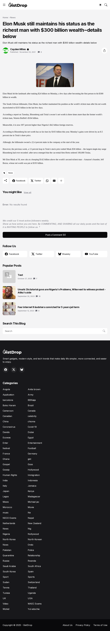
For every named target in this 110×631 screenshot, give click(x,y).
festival (6, 448)
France (6, 453)
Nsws (5, 544)
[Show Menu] (4, 5)
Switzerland (34, 582)
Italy (5, 485)
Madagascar (34, 496)
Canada (31, 410)
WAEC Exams (35, 603)
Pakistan (7, 550)
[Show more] (61, 181)
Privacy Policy (83, 625)
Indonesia (33, 480)
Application (8, 394)
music (6, 512)
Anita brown (34, 389)
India (5, 480)
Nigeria (6, 534)
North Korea (9, 539)
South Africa (34, 566)
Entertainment (35, 443)
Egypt (31, 437)
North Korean (35, 539)
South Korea (9, 571)
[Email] (54, 181)
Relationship (34, 555)
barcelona (8, 400)
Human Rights (10, 475)
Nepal (31, 518)
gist (29, 459)
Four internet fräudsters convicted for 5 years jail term (48, 307)
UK (4, 598)
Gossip (6, 469)
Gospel (6, 464)
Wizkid (6, 609)
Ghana (6, 459)
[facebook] (6, 370)
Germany (32, 453)
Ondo (30, 544)
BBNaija (32, 400)
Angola (6, 389)
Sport (5, 577)
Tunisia (6, 593)
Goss (30, 464)
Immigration (34, 475)
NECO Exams (9, 518)
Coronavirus (9, 426)
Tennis (6, 587)
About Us (67, 625)
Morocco (7, 507)
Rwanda (32, 560)
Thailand (32, 587)
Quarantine (8, 555)
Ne (29, 512)
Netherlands (9, 523)
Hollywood (33, 469)
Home (5, 17)
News (13, 17)
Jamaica (32, 485)
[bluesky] (22, 370)
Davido (6, 432)
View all (27, 192)
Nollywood (33, 534)
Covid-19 (32, 426)
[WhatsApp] (47, 181)
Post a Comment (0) (55, 235)
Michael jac (33, 502)
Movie (31, 507)
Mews (6, 502)
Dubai (31, 432)
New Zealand (34, 523)
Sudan (6, 582)
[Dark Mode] (100, 5)
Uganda (32, 593)
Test (20, 275)
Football (32, 448)
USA (30, 598)
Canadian (7, 416)
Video (5, 603)
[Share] (104, 50)
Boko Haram (9, 405)
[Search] (106, 5)
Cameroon (8, 410)
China (5, 421)
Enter (5, 443)
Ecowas (7, 437)
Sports (31, 577)
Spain (31, 571)
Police (31, 550)
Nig (29, 528)
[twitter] (14, 370)
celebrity (32, 416)
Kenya (31, 491)
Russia (6, 560)
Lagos (6, 496)
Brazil (31, 405)
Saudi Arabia (9, 566)
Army (30, 394)
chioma (31, 421)
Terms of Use (100, 625)
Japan (6, 491)
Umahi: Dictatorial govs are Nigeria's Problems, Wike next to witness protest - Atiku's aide (62, 291)
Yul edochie (34, 609)
